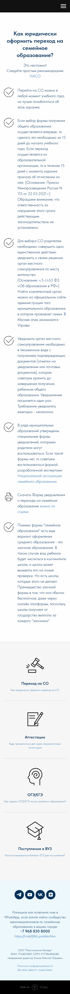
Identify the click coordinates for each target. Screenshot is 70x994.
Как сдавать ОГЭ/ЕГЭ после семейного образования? (35, 801)
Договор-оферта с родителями (35, 969)
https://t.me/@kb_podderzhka (35, 936)
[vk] (40, 894)
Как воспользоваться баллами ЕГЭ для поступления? (35, 855)
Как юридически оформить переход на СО (35, 690)
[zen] (50, 894)
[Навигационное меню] (63, 6)
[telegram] (19, 894)
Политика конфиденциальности (35, 965)
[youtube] (29, 894)
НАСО (35, 76)
